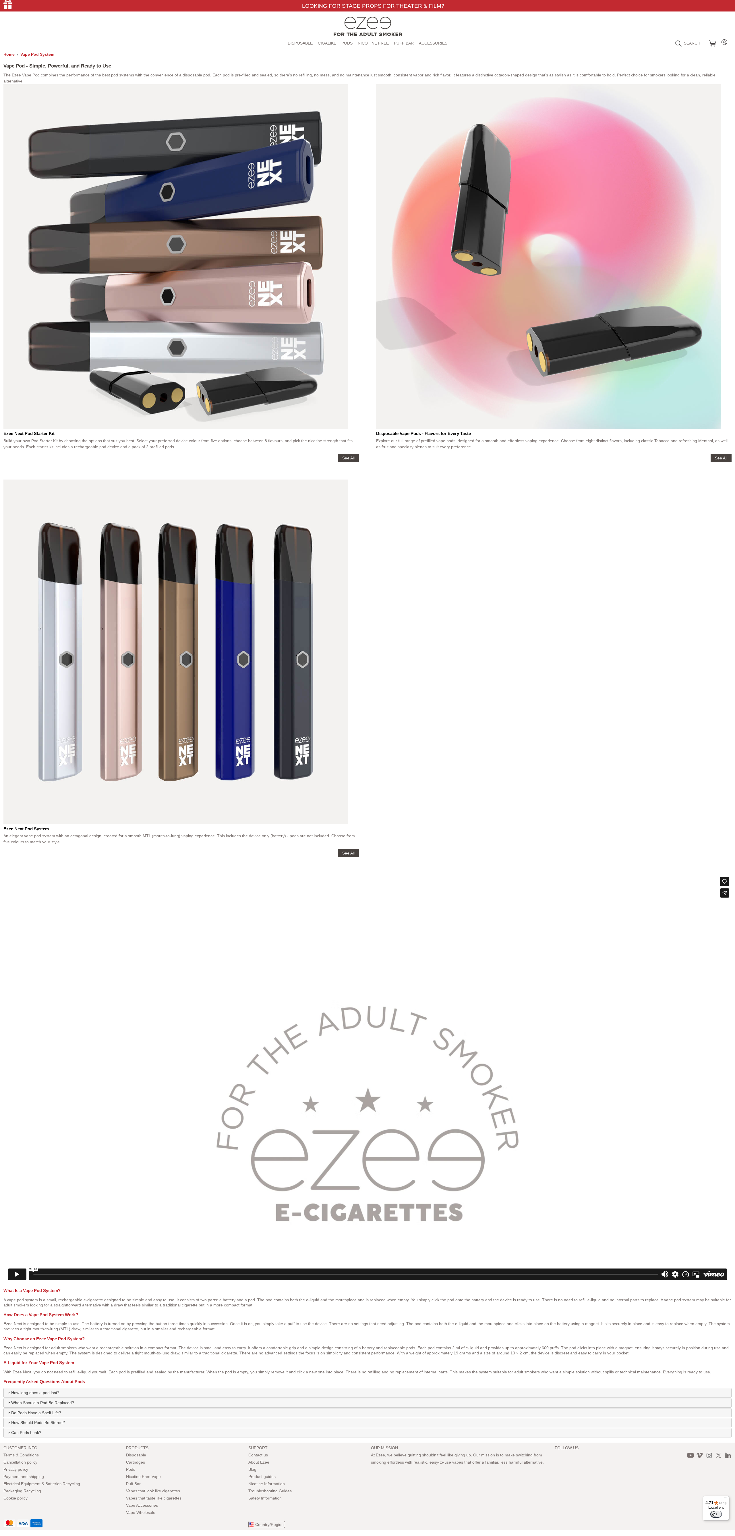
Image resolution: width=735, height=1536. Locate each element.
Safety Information (265, 1498)
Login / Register (724, 41)
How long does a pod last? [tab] (35, 1392)
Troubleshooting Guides (270, 1491)
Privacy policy (15, 1469)
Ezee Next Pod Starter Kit (29, 433)
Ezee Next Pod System (26, 828)
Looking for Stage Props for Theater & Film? (373, 6)
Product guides (262, 1476)
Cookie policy (15, 1498)
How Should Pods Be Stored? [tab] (38, 1422)
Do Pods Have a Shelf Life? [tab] (36, 1412)
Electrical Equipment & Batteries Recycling (41, 1483)
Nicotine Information (266, 1483)
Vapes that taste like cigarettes (153, 1498)
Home (9, 54)
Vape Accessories (142, 1505)
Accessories (433, 43)
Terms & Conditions (21, 1455)
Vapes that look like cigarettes (153, 1491)
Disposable (300, 43)
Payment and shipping (23, 1476)
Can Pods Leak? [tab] (26, 1432)
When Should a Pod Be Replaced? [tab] (42, 1402)
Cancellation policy (20, 1462)
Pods (347, 43)
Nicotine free (373, 43)
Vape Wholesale (140, 1512)
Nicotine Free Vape (143, 1476)
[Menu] (725, 1499)
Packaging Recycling (22, 1491)
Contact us (258, 1455)
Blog (252, 1469)
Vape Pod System (37, 54)
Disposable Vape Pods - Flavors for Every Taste (423, 433)
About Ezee (258, 1462)
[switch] (716, 1514)
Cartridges (135, 1462)
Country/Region (269, 1524)
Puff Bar (404, 43)
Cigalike (327, 43)
